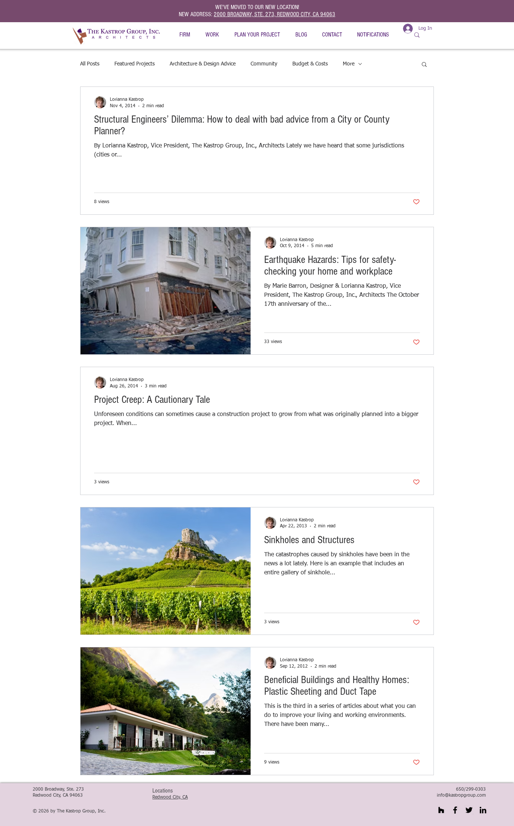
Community (264, 64)
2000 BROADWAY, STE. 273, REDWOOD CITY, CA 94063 (274, 14)
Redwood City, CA (170, 797)
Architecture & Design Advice (203, 64)
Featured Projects (134, 64)
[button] (185, 35)
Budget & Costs (310, 64)
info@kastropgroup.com (461, 795)
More (348, 64)
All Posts (89, 64)
